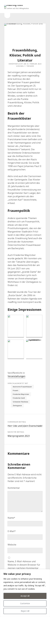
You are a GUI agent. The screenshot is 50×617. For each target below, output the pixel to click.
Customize (25, 603)
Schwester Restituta (20, 402)
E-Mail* (12, 531)
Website (12, 544)
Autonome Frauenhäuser (22, 387)
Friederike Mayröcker (21, 394)
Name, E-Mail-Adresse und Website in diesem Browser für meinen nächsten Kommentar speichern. (24, 566)
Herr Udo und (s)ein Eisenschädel (25, 425)
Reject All (25, 611)
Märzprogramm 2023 (19, 435)
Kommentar (14, 487)
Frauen (15, 390)
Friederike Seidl (19, 398)
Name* (11, 517)
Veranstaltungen (16, 376)
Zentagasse (17, 405)
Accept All (25, 596)
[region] (25, 593)
